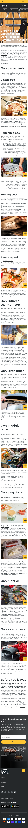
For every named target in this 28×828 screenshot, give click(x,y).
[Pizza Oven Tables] (14, 458)
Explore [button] (3, 782)
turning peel (8, 198)
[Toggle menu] (25, 5)
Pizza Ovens (14, 10)
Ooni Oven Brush (7, 374)
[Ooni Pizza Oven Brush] (14, 400)
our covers (10, 663)
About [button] (3, 777)
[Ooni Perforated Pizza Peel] (14, 168)
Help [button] (2, 786)
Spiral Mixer (24, 10)
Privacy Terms (4, 755)
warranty (22, 687)
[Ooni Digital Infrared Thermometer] (14, 335)
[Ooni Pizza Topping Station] (14, 549)
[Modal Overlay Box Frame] (13, 739)
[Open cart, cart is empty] (21, 5)
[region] (14, 1)
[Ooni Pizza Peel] (14, 106)
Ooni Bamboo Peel (8, 261)
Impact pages (16, 700)
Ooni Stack (4, 497)
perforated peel (7, 136)
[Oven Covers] (14, 651)
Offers (5, 10)
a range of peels (5, 73)
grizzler (18, 622)
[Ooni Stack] (14, 513)
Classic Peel (16, 84)
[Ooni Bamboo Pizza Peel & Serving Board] (14, 278)
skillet (10, 622)
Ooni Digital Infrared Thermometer (12, 312)
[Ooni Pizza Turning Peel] (14, 226)
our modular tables (13, 434)
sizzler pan (4, 622)
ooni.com (22, 707)
